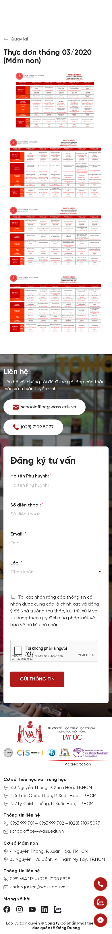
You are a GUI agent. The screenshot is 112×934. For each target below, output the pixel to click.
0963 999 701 (22, 823)
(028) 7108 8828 (54, 879)
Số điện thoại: (27, 505)
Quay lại (19, 39)
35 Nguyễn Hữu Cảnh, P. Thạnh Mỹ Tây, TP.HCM (57, 859)
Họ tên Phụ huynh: (31, 476)
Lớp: (16, 563)
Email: (18, 534)
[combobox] (56, 572)
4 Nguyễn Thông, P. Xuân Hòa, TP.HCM (49, 851)
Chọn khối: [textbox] (22, 572)
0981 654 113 (22, 879)
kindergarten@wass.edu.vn (37, 887)
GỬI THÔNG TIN (37, 679)
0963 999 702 (51, 823)
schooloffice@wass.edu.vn (37, 831)
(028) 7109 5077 (84, 823)
